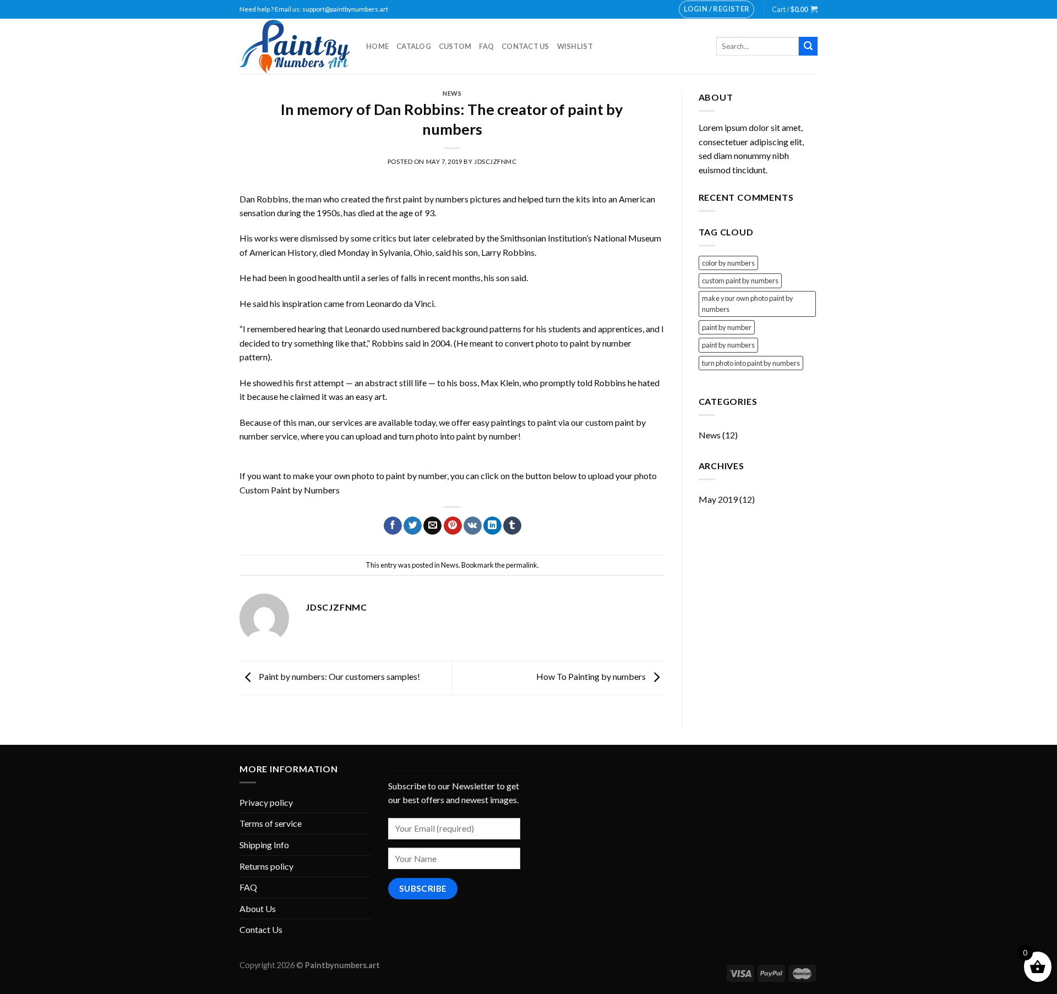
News (452, 93)
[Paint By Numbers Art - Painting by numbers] (294, 46)
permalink (521, 565)
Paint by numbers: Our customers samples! (338, 676)
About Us (257, 908)
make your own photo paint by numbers (747, 304)
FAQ (486, 46)
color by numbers (728, 263)
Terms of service (270, 823)
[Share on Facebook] (393, 526)
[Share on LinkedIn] (492, 526)
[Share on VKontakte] (473, 526)
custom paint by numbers (740, 280)
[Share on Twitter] (413, 526)
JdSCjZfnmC (495, 161)
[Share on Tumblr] (512, 526)
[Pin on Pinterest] (453, 526)
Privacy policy (266, 802)
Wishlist (575, 46)
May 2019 (718, 499)
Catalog (413, 46)
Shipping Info (264, 844)
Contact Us (525, 46)
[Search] (808, 46)
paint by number (726, 327)
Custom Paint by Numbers (289, 490)
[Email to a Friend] (432, 526)
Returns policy (266, 866)
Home (377, 46)
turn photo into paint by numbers (751, 363)
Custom (455, 46)
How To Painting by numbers (591, 676)
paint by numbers (728, 345)
